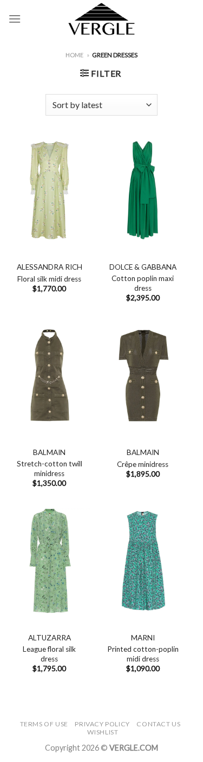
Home (74, 54)
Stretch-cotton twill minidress (49, 468)
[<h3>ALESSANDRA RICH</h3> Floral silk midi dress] (49, 190)
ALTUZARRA (49, 637)
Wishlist (102, 732)
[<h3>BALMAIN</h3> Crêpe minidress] (142, 376)
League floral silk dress (49, 654)
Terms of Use (44, 724)
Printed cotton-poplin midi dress (143, 654)
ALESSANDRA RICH (49, 267)
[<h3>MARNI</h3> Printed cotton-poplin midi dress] (142, 561)
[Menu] (14, 18)
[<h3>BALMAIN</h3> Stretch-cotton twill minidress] (49, 376)
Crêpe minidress (142, 464)
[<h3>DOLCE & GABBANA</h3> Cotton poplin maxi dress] (142, 190)
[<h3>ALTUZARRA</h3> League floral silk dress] (49, 561)
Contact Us (158, 724)
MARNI (143, 637)
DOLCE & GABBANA (142, 267)
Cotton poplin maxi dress (143, 283)
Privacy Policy (102, 724)
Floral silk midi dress (49, 279)
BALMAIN (49, 452)
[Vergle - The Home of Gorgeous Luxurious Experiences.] (101, 19)
